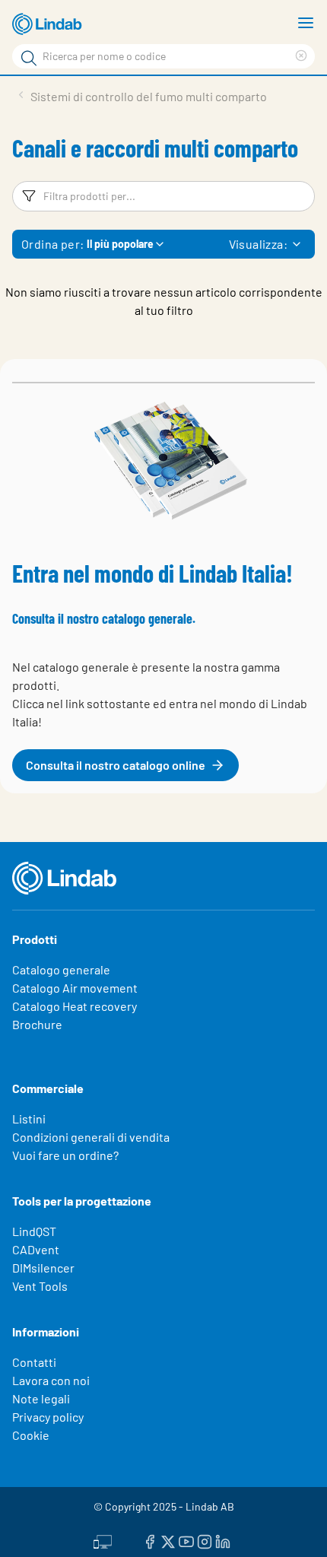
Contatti (34, 1362)
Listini (29, 1118)
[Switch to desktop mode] (103, 1539)
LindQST (34, 1231)
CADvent (35, 1249)
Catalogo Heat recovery (74, 1006)
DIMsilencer (43, 1267)
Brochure (37, 1024)
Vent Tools (40, 1286)
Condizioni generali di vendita (91, 1137)
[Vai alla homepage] (49, 24)
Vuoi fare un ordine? (65, 1155)
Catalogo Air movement (75, 987)
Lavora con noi (51, 1380)
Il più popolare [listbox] (120, 243)
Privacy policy (48, 1416)
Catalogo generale (61, 969)
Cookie (30, 1435)
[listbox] (296, 244)
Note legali (41, 1398)
